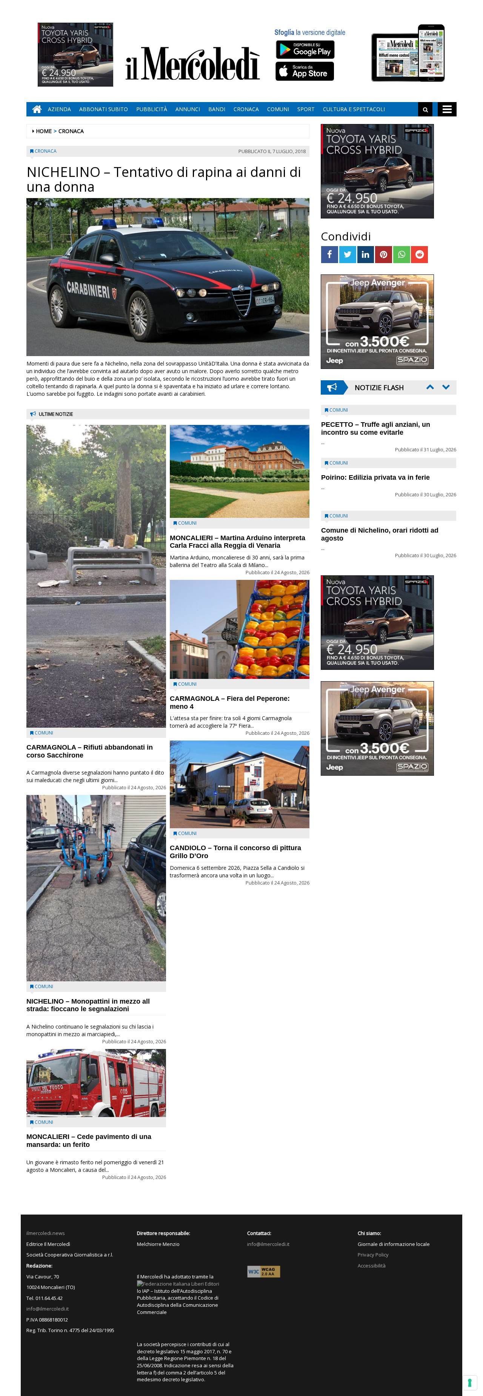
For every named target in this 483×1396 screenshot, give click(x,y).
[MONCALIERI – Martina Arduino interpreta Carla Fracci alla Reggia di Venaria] (239, 471)
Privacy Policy (373, 1254)
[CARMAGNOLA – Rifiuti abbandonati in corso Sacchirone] (96, 576)
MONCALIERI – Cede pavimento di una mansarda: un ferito (88, 1140)
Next (445, 386)
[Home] (35, 109)
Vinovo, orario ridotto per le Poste (376, 424)
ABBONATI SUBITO (103, 109)
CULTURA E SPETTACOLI (354, 109)
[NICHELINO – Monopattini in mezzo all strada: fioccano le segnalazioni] (96, 888)
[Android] (305, 49)
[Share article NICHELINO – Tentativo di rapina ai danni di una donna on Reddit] (419, 254)
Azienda (59, 109)
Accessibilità (372, 1265)
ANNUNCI (187, 109)
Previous (429, 386)
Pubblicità (151, 109)
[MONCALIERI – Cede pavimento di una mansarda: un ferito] (96, 1083)
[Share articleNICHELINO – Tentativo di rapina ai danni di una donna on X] (347, 254)
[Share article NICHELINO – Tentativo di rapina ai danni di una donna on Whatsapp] (401, 254)
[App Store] (306, 71)
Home (44, 131)
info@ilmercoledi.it (47, 1308)
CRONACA (246, 109)
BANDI (216, 109)
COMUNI (278, 109)
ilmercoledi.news (45, 1233)
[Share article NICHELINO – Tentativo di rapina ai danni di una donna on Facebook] (329, 254)
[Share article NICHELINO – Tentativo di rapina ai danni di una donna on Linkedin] (365, 254)
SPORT (306, 109)
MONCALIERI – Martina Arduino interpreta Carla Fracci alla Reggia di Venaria (237, 542)
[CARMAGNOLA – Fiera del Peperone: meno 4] (239, 629)
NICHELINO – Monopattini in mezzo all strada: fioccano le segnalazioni (88, 1005)
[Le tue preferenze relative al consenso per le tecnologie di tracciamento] (470, 1383)
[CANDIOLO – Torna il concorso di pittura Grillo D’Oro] (239, 784)
